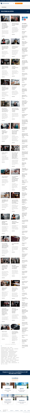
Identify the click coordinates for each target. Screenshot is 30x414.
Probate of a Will (3, 361)
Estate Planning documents (4, 352)
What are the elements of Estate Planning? (15, 222)
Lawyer (11, 357)
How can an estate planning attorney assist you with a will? (5, 48)
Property (10, 362)
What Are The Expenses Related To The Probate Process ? (24, 43)
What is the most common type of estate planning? (24, 226)
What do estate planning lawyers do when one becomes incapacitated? (24, 201)
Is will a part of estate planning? (24, 294)
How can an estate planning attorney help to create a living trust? (25, 26)
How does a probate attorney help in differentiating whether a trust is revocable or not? (25, 49)
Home (25, 11)
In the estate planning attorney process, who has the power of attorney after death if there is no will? (5, 311)
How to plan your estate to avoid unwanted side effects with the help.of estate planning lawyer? (15, 155)
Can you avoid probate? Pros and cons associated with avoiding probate (25, 102)
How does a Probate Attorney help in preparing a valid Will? (25, 147)
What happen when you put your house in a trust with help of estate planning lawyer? (5, 26)
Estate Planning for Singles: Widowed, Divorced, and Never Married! (25, 68)
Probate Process (14, 361)
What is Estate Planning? (24, 32)
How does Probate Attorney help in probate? (24, 272)
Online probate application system (4, 289)
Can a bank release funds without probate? (25, 115)
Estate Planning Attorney (4, 351)
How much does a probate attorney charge (24, 37)
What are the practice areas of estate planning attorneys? (24, 194)
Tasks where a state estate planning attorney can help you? (25, 249)
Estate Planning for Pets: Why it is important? (15, 332)
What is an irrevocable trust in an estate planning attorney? (15, 310)
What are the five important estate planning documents (24, 175)
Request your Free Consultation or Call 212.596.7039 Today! (15, 372)
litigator (14, 357)
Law (8, 357)
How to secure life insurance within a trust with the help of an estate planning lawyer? (25, 121)
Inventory (6, 357)
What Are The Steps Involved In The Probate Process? (15, 289)
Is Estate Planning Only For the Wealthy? (25, 56)
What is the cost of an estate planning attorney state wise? (25, 288)
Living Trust (17, 357)
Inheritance (2, 357)
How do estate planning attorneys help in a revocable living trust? (25, 311)
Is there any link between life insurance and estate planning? (24, 188)
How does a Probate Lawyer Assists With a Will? (4, 132)
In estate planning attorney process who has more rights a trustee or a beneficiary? (25, 329)
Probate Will (2, 362)
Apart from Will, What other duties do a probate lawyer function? (15, 201)
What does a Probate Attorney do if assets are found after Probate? (25, 238)
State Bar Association (14, 362)
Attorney (11, 347)
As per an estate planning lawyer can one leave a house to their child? (5, 267)
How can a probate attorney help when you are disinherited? (15, 132)
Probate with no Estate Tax (5, 153)
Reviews (21, 410)
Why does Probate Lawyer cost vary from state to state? (25, 323)
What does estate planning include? (25, 159)
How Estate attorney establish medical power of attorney (5, 88)
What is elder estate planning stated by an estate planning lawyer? (25, 153)
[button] (13, 3)
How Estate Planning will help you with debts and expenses (15, 267)
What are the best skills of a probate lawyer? (5, 67)
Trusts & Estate (6, 3)
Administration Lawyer (3, 347)
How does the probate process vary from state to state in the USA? (5, 110)
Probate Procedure (8, 361)
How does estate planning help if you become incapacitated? (24, 266)
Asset (8, 347)
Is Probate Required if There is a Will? (15, 67)
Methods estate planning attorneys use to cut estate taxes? (5, 223)
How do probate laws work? (24, 85)
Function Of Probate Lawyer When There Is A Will (25, 221)
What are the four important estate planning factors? (25, 141)
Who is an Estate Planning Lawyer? (25, 74)
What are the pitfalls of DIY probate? (24, 163)
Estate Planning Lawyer (4, 356)
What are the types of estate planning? (25, 346)
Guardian (15, 356)
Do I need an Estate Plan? (15, 244)
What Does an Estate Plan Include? (14, 88)
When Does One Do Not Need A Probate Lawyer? (15, 24)
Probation (6, 362)
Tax (18, 362)
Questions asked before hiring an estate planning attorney (24, 128)
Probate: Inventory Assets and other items (25, 232)
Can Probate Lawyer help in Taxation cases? (25, 282)
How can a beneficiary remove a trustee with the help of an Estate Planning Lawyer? (25, 304)
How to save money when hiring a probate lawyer (25, 340)
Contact (29, 410)
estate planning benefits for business (12, 351)
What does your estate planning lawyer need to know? (24, 79)
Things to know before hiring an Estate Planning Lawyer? (24, 90)
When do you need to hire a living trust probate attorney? (25, 255)
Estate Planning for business (12, 352)
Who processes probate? (24, 243)
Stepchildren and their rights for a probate (5, 201)
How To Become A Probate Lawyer (5, 177)
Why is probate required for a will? (25, 298)
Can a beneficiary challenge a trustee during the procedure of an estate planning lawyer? (15, 179)
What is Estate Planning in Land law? (24, 96)
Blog (25, 410)
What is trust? (4, 331)
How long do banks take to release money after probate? (25, 109)
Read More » (13, 34)
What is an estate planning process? (25, 261)
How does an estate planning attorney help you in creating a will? (25, 135)
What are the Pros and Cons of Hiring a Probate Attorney (15, 110)
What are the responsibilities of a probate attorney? (25, 169)
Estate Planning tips (10, 356)
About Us (11, 410)
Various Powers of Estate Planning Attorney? (15, 47)
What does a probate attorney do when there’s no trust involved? (25, 208)
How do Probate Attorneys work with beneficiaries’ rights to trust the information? (5, 245)
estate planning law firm (6, 3)
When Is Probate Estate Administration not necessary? (25, 181)
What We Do (17, 410)
